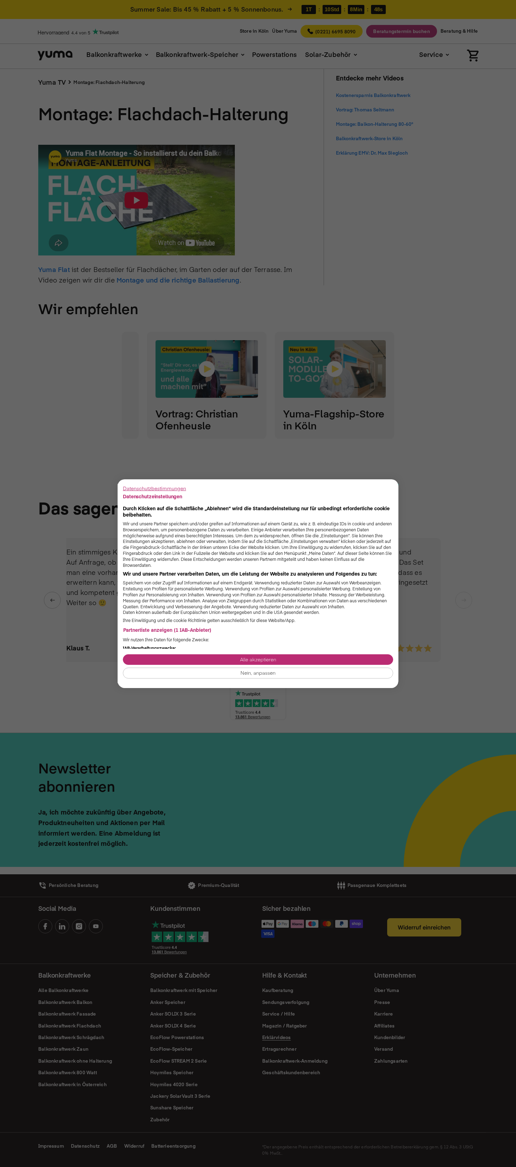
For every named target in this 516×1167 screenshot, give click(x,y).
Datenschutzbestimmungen (154, 488)
